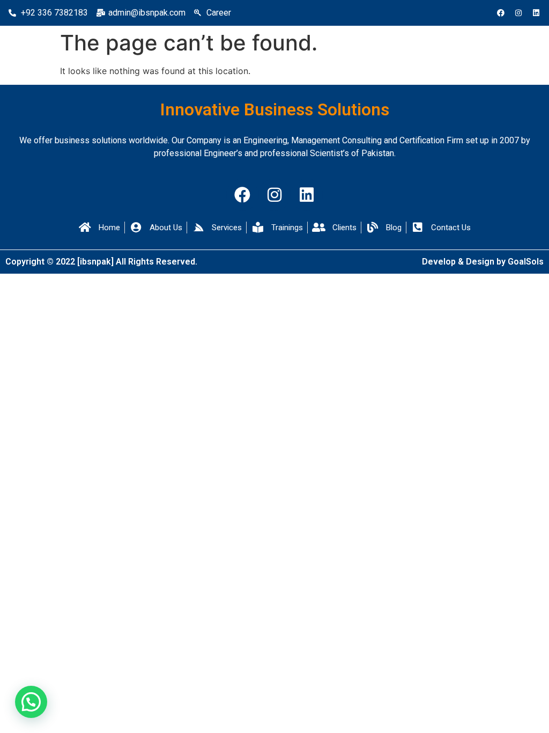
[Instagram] (518, 12)
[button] (31, 702)
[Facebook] (500, 12)
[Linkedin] (536, 12)
